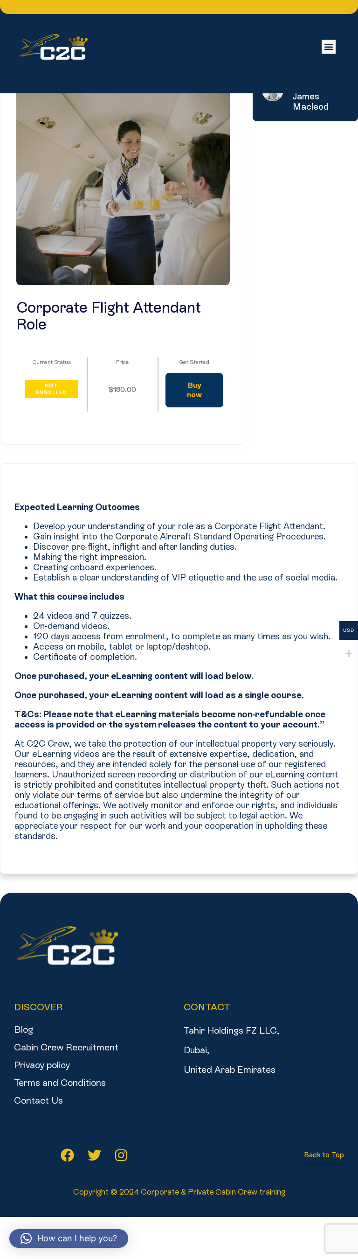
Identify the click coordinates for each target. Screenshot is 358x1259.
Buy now (194, 390)
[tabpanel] (179, 664)
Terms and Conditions (60, 1082)
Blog (23, 1029)
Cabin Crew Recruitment (66, 1047)
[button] (329, 47)
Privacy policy (42, 1065)
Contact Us (38, 1100)
